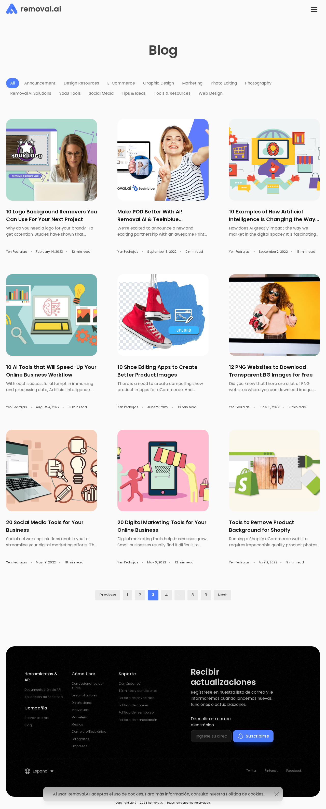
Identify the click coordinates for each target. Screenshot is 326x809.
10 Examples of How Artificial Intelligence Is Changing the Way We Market (272, 219)
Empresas (80, 746)
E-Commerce (121, 83)
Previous (107, 595)
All (12, 83)
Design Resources (81, 83)
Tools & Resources (172, 93)
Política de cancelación (138, 720)
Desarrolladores (84, 695)
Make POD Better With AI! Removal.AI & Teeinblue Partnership (149, 219)
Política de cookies (134, 705)
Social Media (101, 93)
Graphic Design (158, 83)
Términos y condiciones (138, 691)
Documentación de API (42, 689)
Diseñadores (82, 703)
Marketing (192, 83)
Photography (258, 83)
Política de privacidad (137, 698)
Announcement (40, 83)
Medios (77, 724)
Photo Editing (224, 83)
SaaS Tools (70, 93)
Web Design (211, 93)
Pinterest (271, 771)
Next (222, 595)
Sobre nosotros (36, 718)
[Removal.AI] (33, 9)
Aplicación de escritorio (43, 697)
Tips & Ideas (134, 93)
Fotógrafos (80, 739)
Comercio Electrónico (89, 731)
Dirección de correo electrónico (211, 722)
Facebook (294, 771)
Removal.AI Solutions (30, 93)
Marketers (79, 717)
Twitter (251, 771)
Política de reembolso (136, 712)
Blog (28, 725)
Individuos (80, 710)
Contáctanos (130, 683)
